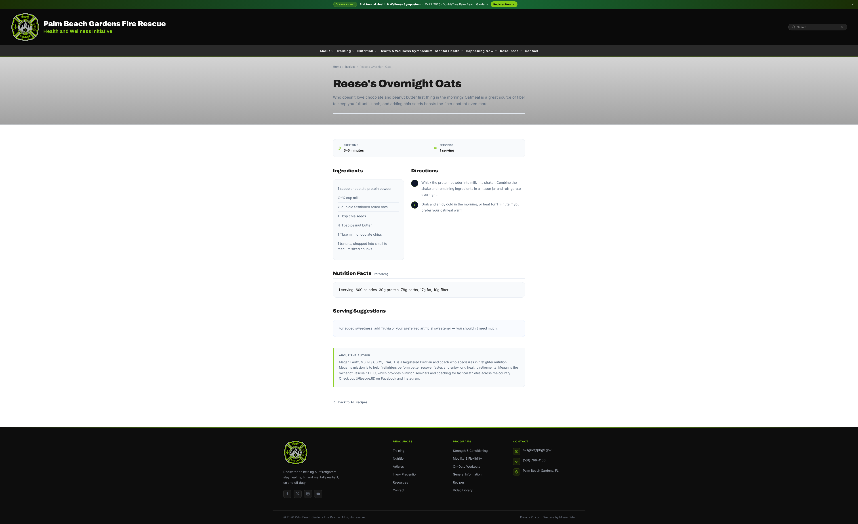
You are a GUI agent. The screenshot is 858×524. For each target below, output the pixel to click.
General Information (467, 474)
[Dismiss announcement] (853, 4)
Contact (532, 51)
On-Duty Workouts (466, 466)
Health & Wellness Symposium (406, 51)
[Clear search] (842, 27)
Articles (398, 466)
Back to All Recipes (353, 402)
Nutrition (365, 51)
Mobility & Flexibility (467, 458)
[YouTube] (318, 494)
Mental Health (447, 51)
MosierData (567, 517)
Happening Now (480, 51)
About (325, 51)
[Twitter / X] (298, 494)
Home (337, 66)
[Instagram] (308, 494)
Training (343, 51)
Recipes (350, 66)
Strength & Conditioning (470, 450)
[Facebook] (287, 494)
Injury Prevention (405, 474)
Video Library (463, 490)
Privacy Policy (529, 517)
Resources (509, 51)
